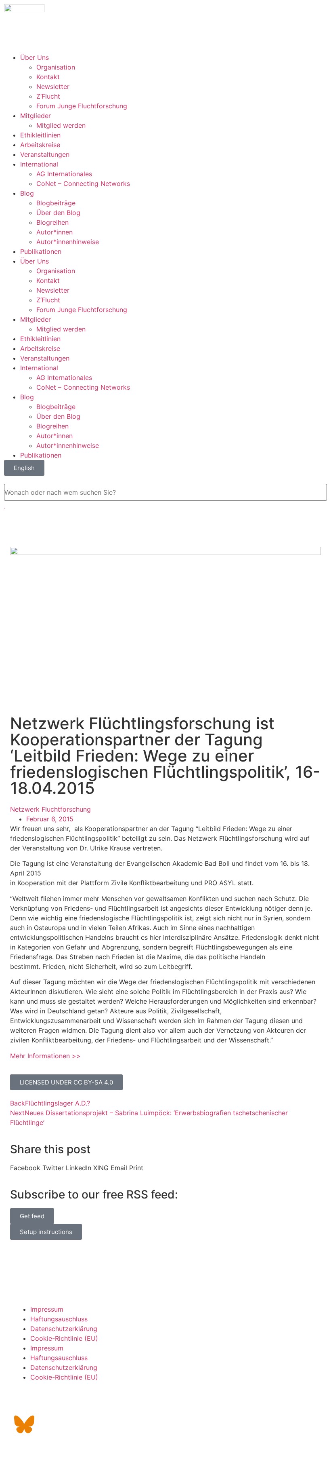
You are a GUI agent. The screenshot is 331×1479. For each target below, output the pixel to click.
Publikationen (40, 251)
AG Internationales (64, 174)
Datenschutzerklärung (63, 1329)
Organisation (55, 67)
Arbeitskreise (40, 145)
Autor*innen (54, 232)
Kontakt (48, 77)
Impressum (46, 1309)
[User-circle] (113, 1402)
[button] (25, 1168)
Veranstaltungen (44, 154)
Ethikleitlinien (40, 135)
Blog (27, 193)
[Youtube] (91, 1402)
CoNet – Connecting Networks (83, 183)
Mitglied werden (61, 125)
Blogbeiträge (55, 203)
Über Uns (34, 57)
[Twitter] (46, 1402)
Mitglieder (35, 116)
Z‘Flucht (48, 96)
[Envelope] (24, 1402)
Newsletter (52, 86)
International (39, 164)
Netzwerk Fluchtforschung (50, 809)
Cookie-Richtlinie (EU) (64, 1338)
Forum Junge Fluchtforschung (81, 106)
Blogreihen (52, 222)
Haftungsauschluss (59, 1319)
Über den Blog (58, 213)
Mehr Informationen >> (45, 1056)
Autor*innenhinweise (67, 242)
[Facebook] (69, 1402)
